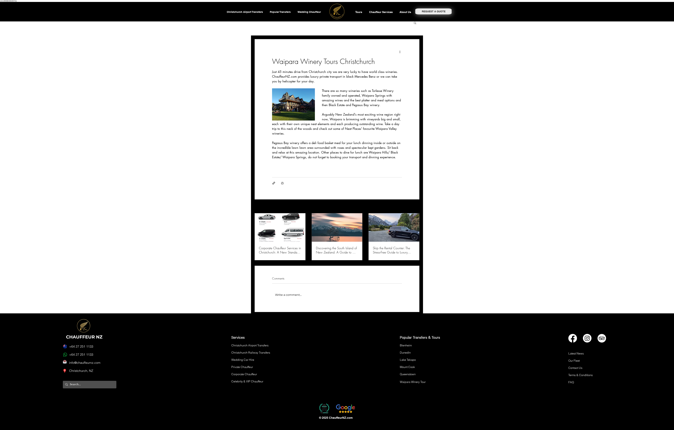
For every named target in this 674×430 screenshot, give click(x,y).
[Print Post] (282, 183)
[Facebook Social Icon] (572, 338)
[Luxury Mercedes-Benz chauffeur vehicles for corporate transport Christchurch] (280, 227)
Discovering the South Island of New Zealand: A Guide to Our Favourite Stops (337, 250)
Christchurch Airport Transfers (250, 345)
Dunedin (405, 352)
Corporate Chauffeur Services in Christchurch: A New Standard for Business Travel (280, 250)
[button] (381, 12)
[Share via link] (273, 183)
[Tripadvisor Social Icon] (601, 338)
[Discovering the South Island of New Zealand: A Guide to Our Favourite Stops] (337, 227)
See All (415, 206)
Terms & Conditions (580, 375)
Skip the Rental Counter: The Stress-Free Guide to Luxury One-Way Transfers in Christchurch (391, 250)
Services (238, 337)
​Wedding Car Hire (242, 359)
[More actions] (400, 52)
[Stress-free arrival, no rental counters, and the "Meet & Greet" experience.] (394, 227)
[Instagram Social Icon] (587, 338)
